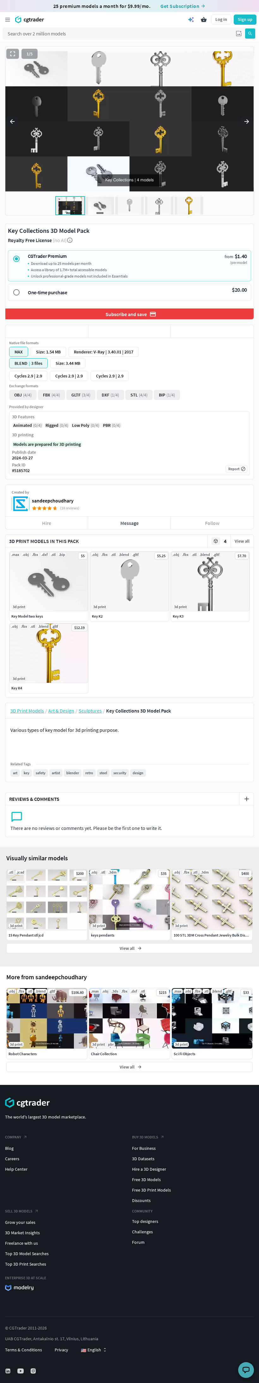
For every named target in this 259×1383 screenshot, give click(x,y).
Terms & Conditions (23, 1350)
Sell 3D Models (19, 1211)
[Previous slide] (12, 121)
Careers (12, 1159)
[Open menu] (8, 20)
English (91, 1350)
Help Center (16, 1169)
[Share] (212, 331)
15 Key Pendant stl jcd (26, 935)
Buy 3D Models (145, 1137)
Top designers (145, 1221)
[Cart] (204, 20)
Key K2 (97, 616)
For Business (144, 1148)
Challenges (142, 1232)
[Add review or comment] (246, 799)
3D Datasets (143, 1159)
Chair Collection (104, 1053)
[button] (239, 33)
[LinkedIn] (8, 1371)
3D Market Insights (22, 1233)
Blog (9, 1148)
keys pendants (102, 935)
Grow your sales (20, 1222)
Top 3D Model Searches (27, 1253)
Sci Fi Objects (184, 1053)
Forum (138, 1242)
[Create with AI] (191, 20)
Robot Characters (23, 1053)
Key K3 (178, 616)
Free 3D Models (146, 1179)
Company (13, 1137)
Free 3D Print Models (151, 1190)
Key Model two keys (27, 616)
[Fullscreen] (12, 54)
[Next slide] (246, 121)
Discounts (141, 1200)
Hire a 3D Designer (149, 1169)
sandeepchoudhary (53, 500)
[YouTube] (21, 1371)
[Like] (46, 331)
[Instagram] (34, 1370)
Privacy (61, 1350)
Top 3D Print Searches (25, 1264)
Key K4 (16, 688)
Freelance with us (21, 1243)
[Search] (250, 33)
